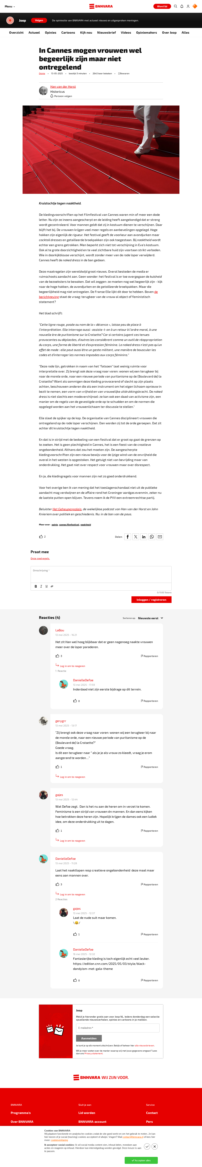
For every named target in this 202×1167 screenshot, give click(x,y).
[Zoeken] (175, 6)
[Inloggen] (188, 6)
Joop (22, 20)
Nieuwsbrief (106, 32)
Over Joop (169, 32)
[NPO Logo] (195, 6)
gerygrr (60, 721)
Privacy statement (93, 1053)
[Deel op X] (136, 537)
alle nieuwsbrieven (144, 1045)
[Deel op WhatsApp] (152, 537)
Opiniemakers (146, 32)
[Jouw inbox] (182, 6)
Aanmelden (89, 1038)
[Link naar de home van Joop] (10, 20)
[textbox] (101, 574)
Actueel (34, 32)
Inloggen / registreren (151, 599)
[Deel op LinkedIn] (144, 537)
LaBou (60, 630)
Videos (126, 32)
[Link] (51, 586)
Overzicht (16, 32)
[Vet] (35, 586)
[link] (43, 91)
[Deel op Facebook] (128, 537)
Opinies (50, 32)
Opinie (42, 73)
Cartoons (68, 32)
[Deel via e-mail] (160, 537)
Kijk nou (86, 32)
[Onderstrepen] (46, 586)
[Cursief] (41, 586)
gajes (59, 795)
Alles (185, 32)
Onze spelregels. (40, 558)
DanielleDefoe (83, 680)
